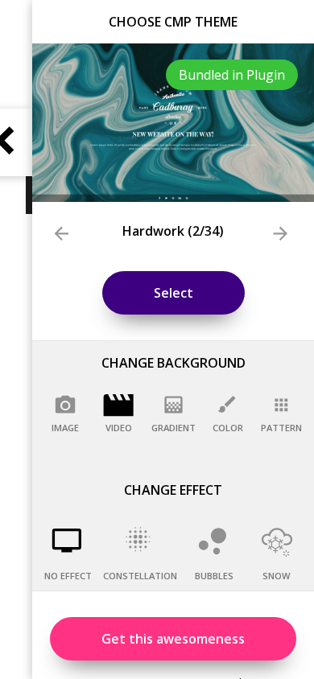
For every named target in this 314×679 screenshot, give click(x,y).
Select (173, 293)
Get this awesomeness (173, 639)
